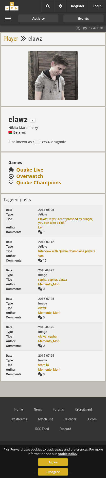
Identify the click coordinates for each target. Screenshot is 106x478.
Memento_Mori (48, 284)
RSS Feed (42, 429)
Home (18, 409)
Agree (53, 462)
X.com (92, 419)
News (38, 409)
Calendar (70, 419)
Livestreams (18, 419)
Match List (45, 419)
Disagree (53, 472)
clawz (42, 308)
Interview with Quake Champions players (66, 251)
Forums (58, 409)
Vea (41, 256)
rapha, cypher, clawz (52, 279)
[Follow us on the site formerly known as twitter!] (78, 28)
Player (10, 38)
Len (40, 227)
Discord (65, 429)
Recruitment (83, 409)
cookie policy (67, 454)
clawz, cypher (48, 336)
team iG (43, 365)
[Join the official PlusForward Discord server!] (85, 28)
